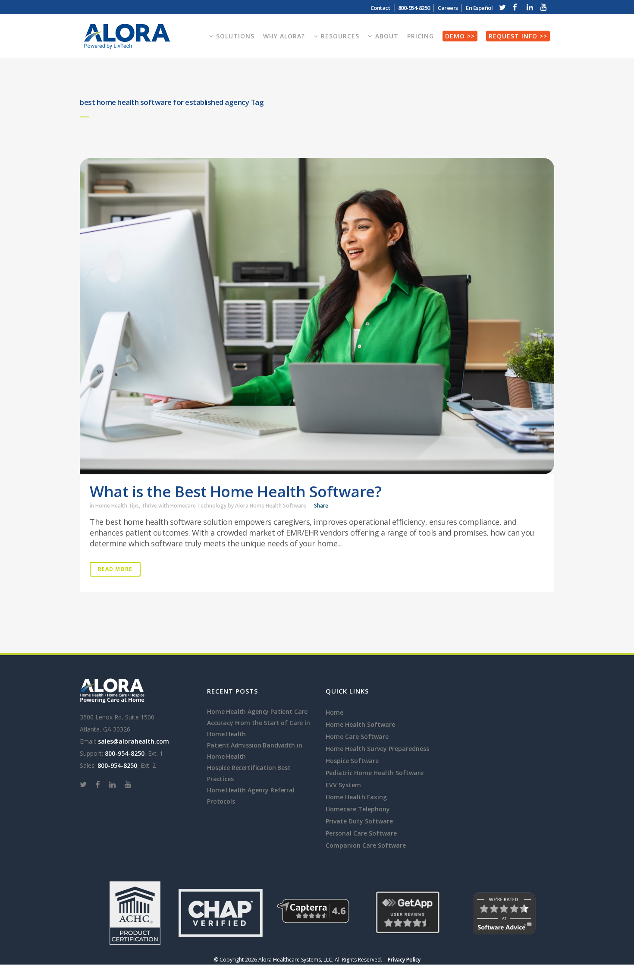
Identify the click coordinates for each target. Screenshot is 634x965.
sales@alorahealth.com (133, 741)
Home (334, 712)
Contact (380, 8)
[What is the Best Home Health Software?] (317, 316)
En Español (479, 8)
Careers (448, 8)
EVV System (343, 785)
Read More (115, 569)
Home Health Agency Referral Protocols (251, 795)
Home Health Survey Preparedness (377, 748)
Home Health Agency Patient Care (257, 711)
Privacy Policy (404, 959)
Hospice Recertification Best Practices (249, 773)
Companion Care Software (366, 845)
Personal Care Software (361, 833)
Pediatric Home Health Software (375, 773)
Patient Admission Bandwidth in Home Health (254, 750)
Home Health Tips (117, 505)
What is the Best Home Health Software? (235, 491)
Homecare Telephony (358, 809)
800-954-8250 (124, 753)
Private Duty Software (359, 821)
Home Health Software (360, 724)
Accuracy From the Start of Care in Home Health (258, 728)
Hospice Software (352, 761)
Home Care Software (357, 736)
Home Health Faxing (356, 797)
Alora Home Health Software (270, 505)
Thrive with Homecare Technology (183, 505)
